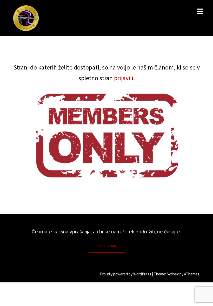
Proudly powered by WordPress (125, 274)
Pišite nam (106, 246)
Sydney (173, 274)
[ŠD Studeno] (26, 17)
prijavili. (124, 78)
